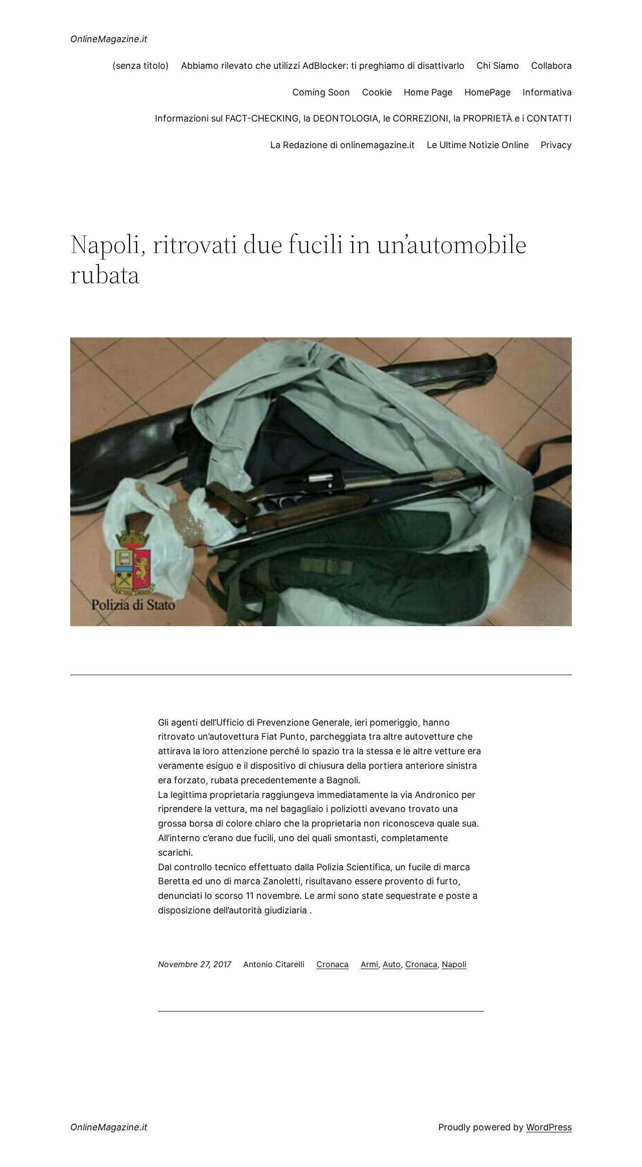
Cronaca (332, 964)
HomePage (487, 92)
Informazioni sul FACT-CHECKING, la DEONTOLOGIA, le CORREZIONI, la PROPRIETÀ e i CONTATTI (363, 118)
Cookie (377, 92)
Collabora (551, 65)
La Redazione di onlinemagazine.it (342, 145)
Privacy (556, 145)
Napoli (454, 964)
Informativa (547, 92)
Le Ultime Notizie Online (478, 145)
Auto (392, 964)
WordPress (549, 1127)
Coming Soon (321, 92)
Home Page (428, 92)
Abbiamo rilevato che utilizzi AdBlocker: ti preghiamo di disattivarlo (322, 65)
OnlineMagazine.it (108, 39)
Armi (369, 964)
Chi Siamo (497, 65)
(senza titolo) (140, 65)
